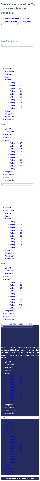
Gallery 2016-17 (16, 108)
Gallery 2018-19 (16, 102)
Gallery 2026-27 (16, 83)
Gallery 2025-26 (16, 85)
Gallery (8, 80)
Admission (9, 71)
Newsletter (9, 114)
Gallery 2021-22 (16, 97)
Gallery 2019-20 (16, 100)
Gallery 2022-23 (16, 94)
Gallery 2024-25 (16, 88)
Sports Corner (10, 117)
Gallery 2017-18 (16, 105)
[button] (20, 124)
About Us (8, 68)
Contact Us (9, 120)
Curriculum (9, 74)
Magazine (9, 111)
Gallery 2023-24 (16, 91)
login (9, 324)
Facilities (8, 77)
